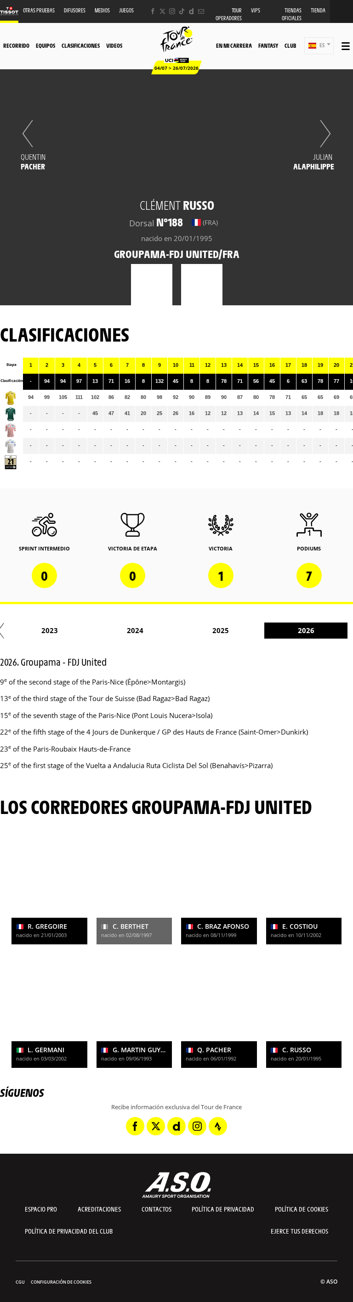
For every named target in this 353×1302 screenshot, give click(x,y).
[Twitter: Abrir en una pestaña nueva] (162, 11)
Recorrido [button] (16, 45)
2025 (220, 630)
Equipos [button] (45, 45)
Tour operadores (229, 14)
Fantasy (268, 45)
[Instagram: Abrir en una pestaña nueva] (172, 11)
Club (290, 45)
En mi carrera (234, 45)
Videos (114, 45)
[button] (319, 45)
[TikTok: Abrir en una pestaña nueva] (182, 11)
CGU (20, 1282)
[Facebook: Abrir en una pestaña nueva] (153, 11)
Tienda (318, 10)
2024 (135, 630)
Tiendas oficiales (292, 14)
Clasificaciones (81, 45)
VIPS (255, 10)
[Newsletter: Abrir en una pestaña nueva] (201, 11)
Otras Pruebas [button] (39, 10)
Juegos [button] (126, 10)
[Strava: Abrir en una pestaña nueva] (218, 1126)
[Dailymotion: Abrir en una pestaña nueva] (191, 11)
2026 (306, 630)
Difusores (74, 10)
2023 (49, 630)
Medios (102, 10)
